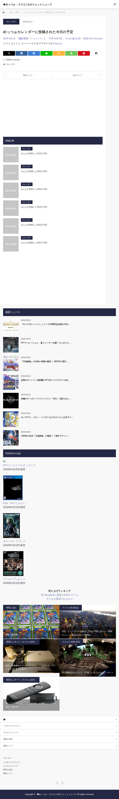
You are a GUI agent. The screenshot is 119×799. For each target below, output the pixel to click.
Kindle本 (50, 595)
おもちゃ (68, 599)
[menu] (114, 4)
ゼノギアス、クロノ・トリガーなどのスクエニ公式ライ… (47, 417)
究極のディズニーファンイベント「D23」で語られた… (46, 398)
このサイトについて (11, 726)
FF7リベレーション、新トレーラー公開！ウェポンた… (46, 343)
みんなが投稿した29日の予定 (34, 189)
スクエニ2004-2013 (71, 642)
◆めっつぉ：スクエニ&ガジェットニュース (27, 4)
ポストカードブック (14, 541)
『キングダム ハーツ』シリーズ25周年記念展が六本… (45, 324)
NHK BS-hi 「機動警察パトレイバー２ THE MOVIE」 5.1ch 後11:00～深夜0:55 (48, 38)
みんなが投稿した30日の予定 (34, 171)
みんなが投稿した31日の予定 (34, 153)
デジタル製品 (53, 599)
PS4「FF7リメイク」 (15, 503)
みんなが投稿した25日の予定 (34, 225)
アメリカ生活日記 (71, 608)
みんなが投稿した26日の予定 (34, 207)
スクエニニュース (10, 732)
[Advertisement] (53, 105)
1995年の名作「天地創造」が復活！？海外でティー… (45, 436)
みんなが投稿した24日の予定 (34, 242)
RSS (62, 782)
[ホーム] (59, 719)
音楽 (59, 595)
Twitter (57, 782)
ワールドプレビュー (14, 579)
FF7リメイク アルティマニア (19, 465)
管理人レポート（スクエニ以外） (21, 642)
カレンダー (11, 21)
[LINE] (46, 53)
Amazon (98, 38)
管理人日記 (11, 608)
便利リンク (8, 746)
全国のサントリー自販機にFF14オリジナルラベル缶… (45, 380)
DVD (66, 595)
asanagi (16, 60)
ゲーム (74, 595)
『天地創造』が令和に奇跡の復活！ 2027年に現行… (44, 361)
